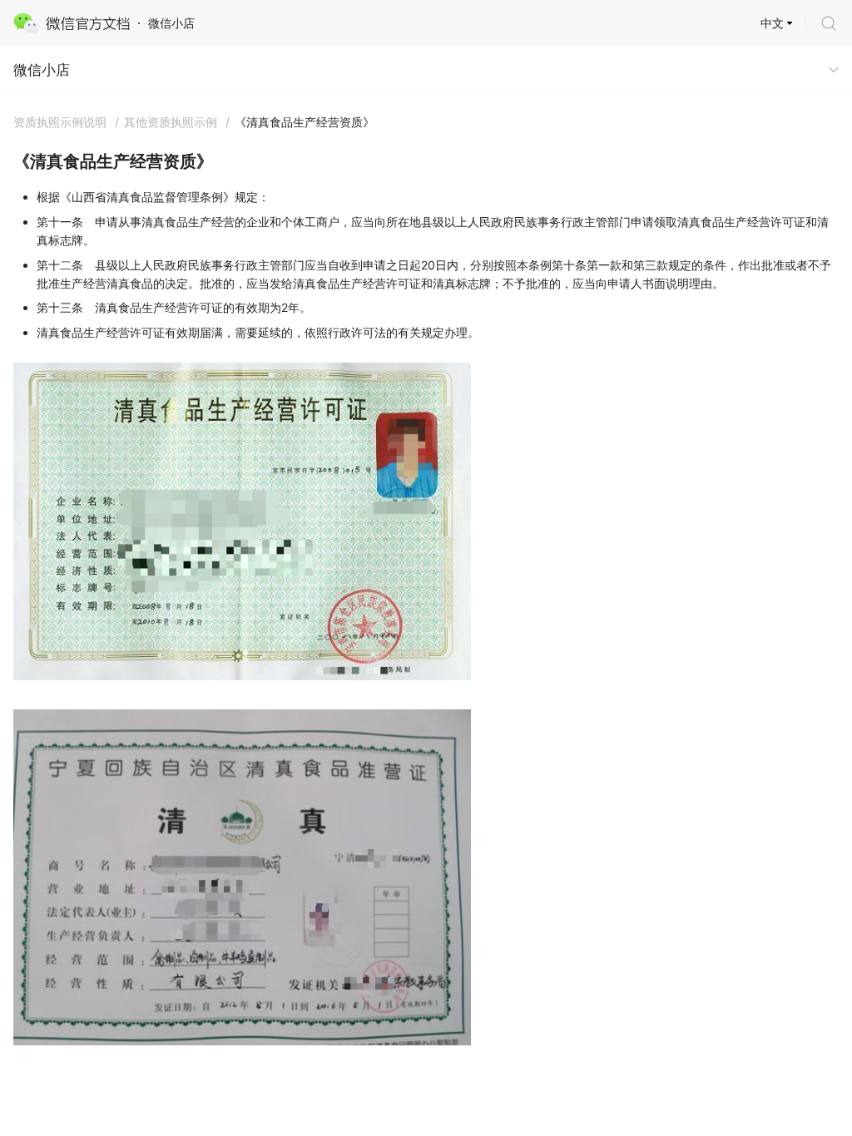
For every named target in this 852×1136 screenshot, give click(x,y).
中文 (772, 23)
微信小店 (41, 70)
